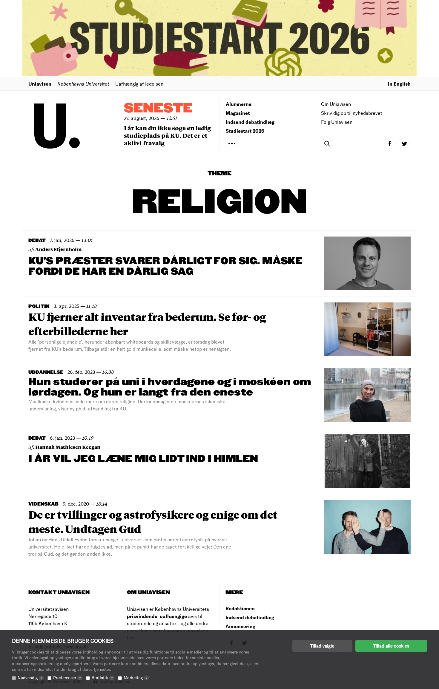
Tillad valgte (322, 645)
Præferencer (67, 677)
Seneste (158, 108)
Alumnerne (238, 104)
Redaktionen (240, 608)
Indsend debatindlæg (250, 122)
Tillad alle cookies (391, 645)
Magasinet (238, 113)
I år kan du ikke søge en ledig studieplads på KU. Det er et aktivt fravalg (167, 135)
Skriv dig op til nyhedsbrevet (351, 113)
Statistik (102, 677)
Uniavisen (39, 83)
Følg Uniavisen (336, 122)
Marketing (135, 677)
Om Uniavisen (336, 104)
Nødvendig (30, 677)
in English (399, 83)
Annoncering (240, 626)
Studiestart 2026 (245, 131)
